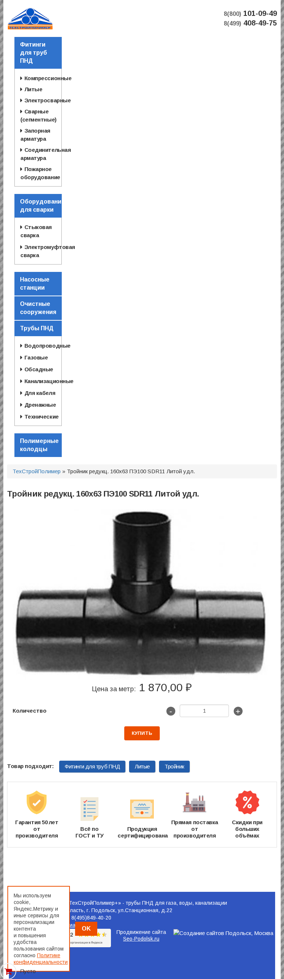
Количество (30, 710)
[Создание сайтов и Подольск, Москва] (223, 933)
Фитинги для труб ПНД (92, 766)
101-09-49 (250, 13)
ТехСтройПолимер (37, 471)
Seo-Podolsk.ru (141, 939)
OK (86, 928)
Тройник (174, 766)
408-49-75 (250, 23)
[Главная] (30, 18)
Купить (142, 733)
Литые (142, 766)
